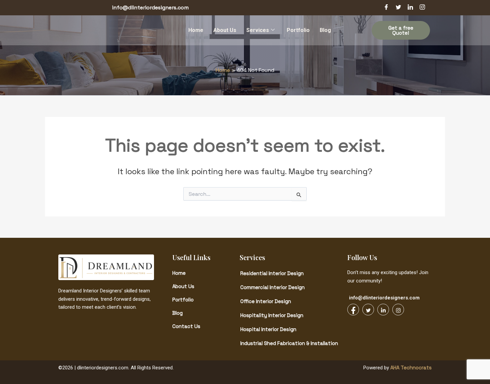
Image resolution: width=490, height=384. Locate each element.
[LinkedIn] (410, 8)
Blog (325, 30)
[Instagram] (422, 8)
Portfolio (298, 30)
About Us (224, 30)
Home (195, 30)
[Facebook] (386, 8)
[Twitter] (398, 8)
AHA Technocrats (410, 367)
